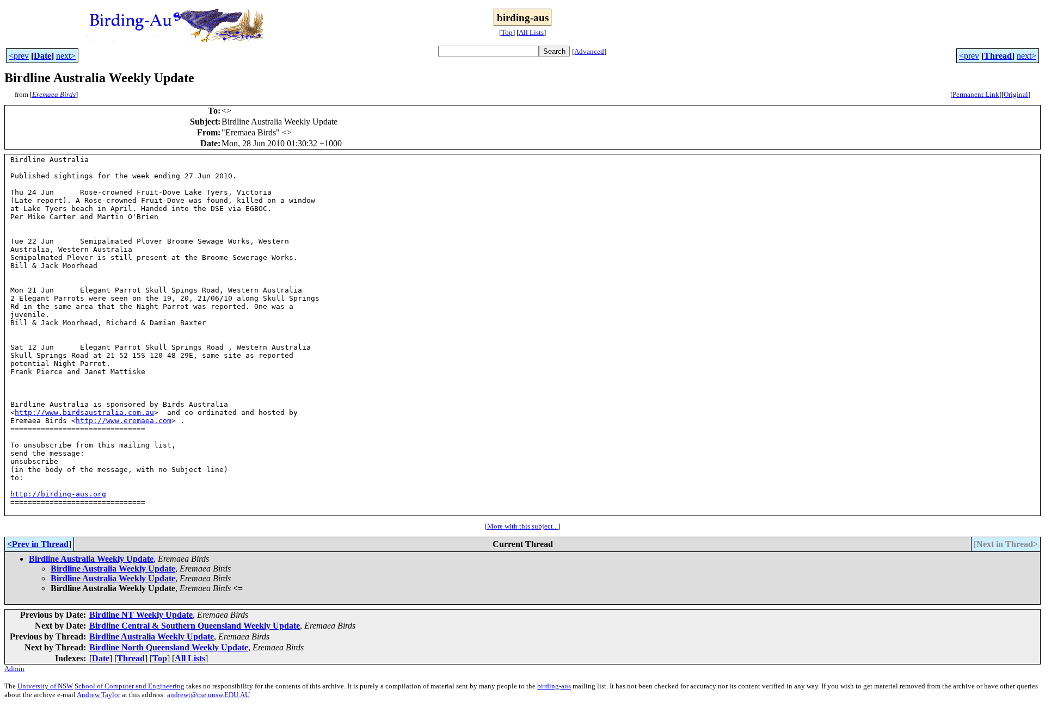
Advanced (589, 51)
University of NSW (45, 686)
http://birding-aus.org (58, 494)
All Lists (531, 32)
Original (1016, 94)
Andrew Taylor (98, 695)
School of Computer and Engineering (130, 686)
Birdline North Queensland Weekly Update (168, 647)
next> (66, 55)
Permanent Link (975, 94)
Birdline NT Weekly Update (141, 614)
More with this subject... (522, 526)
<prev (19, 55)
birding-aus (554, 686)
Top (507, 32)
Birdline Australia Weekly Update (91, 558)
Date (42, 55)
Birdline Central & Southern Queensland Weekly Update (194, 625)
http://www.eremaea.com (123, 421)
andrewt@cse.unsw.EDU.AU (208, 695)
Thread (998, 55)
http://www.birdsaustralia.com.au (84, 412)
